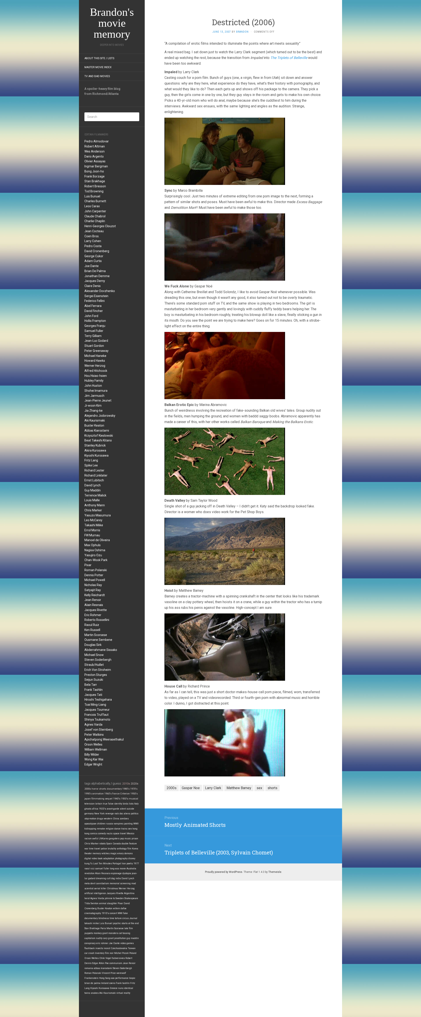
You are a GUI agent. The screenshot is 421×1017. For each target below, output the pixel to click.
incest (107, 948)
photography (121, 858)
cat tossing (124, 933)
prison (135, 838)
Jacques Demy (94, 281)
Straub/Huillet (94, 664)
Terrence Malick (95, 495)
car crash (89, 953)
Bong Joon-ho (94, 171)
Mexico (130, 833)
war (86, 848)
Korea (135, 848)
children (101, 823)
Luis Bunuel (92, 196)
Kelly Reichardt (94, 595)
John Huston (93, 385)
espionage (116, 873)
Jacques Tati (93, 694)
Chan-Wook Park (95, 560)
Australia (131, 868)
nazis (109, 833)
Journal (133, 918)
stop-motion (90, 818)
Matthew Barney (239, 788)
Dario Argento (94, 156)
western (108, 818)
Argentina (129, 893)
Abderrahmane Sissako (100, 650)
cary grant (108, 938)
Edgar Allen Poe (100, 963)
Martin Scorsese (95, 635)
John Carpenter (95, 211)
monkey (98, 933)
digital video (90, 858)
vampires (118, 823)
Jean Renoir (92, 600)
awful (95, 838)
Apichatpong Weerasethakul (104, 739)
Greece (114, 988)
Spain (109, 843)
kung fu (88, 863)
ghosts (87, 808)
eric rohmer (102, 943)
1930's (124, 798)
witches (106, 853)
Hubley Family (93, 380)
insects (99, 948)
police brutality (108, 848)
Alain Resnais (93, 605)
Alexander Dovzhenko (99, 291)
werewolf (121, 973)
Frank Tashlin (93, 689)
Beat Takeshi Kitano (98, 440)
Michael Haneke (95, 356)
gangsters (114, 838)
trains (124, 828)
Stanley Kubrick (95, 445)
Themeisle (274, 871)
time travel (94, 848)
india (118, 878)
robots (102, 843)
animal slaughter (108, 903)
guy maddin (133, 938)
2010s (126, 783)
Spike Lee (91, 465)
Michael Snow (94, 655)
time (112, 918)
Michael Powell (94, 580)
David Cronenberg (96, 251)
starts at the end (130, 923)
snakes (95, 993)
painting (128, 823)
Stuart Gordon (94, 345)
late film (128, 928)
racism (88, 838)
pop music (125, 838)
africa (95, 808)
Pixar (87, 565)
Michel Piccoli (121, 953)
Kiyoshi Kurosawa (96, 455)
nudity (99, 938)
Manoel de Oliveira (97, 540)
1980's (126, 788)
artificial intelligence (95, 893)
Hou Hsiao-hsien (95, 375)
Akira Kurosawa (95, 450)
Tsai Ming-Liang (95, 704)
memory (97, 853)
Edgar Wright (93, 764)
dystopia (126, 873)
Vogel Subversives (115, 958)
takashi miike (91, 923)
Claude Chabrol (94, 216)
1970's (133, 788)
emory (120, 853)
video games (127, 943)
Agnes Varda (93, 724)
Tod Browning (93, 191)
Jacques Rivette (95, 610)
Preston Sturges (95, 675)
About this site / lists (99, 58)
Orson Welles (93, 744)
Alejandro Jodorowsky (99, 415)
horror (95, 788)
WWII (136, 823)
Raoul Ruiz (91, 625)
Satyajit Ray (92, 590)
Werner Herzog (94, 365)
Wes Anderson (94, 151)
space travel (119, 833)
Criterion (125, 793)
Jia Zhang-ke (93, 410)
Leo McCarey (93, 520)
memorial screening (120, 883)
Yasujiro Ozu (93, 555)
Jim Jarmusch (94, 395)
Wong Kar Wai (93, 759)
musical (133, 798)
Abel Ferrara (93, 306)
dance (117, 828)
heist (87, 898)
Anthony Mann (94, 505)
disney (131, 858)
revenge (109, 813)
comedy (102, 833)
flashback (89, 948)
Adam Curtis (93, 261)
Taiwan (132, 948)
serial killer (100, 888)
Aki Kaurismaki (94, 420)
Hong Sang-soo (106, 978)
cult (109, 878)
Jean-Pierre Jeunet (97, 400)
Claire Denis (92, 286)
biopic (132, 978)
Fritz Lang (91, 460)
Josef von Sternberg (98, 729)
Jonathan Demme (97, 276)
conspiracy (90, 943)
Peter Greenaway (96, 351)
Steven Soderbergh (97, 659)
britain (98, 803)
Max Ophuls (92, 545)
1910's (105, 913)
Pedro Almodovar (96, 141)
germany (89, 813)
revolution (89, 873)
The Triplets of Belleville (288, 58)
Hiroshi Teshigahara (98, 699)
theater (88, 853)
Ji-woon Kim (93, 405)
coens (112, 983)
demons (128, 853)
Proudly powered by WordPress (223, 871)
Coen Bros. (91, 236)
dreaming (101, 878)
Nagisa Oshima (94, 550)
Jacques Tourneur (97, 709)
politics (134, 813)
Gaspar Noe (191, 788)
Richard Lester (94, 470)
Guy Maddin (92, 490)
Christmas (112, 888)
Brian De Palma (95, 271)
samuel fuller (102, 868)
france (116, 793)
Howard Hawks (94, 360)
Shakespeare (131, 898)
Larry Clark (213, 788)
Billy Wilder (91, 754)
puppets (88, 933)
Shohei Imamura (95, 390)
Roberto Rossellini (96, 620)
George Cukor (93, 256)
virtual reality (123, 993)
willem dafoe (120, 908)
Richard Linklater (95, 475)
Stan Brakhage (94, 181)
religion (110, 828)
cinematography (92, 913)
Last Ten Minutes (102, 863)
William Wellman (95, 749)
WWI (120, 913)
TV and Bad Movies (97, 76)
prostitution (120, 938)
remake (101, 828)
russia (109, 823)
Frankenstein (91, 978)
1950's (134, 793)
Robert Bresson (95, 186)
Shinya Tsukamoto (97, 719)
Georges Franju (94, 326)
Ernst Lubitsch (94, 480)
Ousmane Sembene (98, 639)
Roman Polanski (95, 570)
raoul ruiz (89, 868)
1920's (102, 808)
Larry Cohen (92, 241)
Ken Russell (92, 630)
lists (131, 803)
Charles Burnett (95, 201)
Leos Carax (92, 206)
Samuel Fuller (93, 331)
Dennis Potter (93, 575)
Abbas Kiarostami (96, 430)
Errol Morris (92, 530)
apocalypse (90, 823)
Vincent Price (109, 973)
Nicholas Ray (93, 585)
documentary (114, 788)
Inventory (99, 953)
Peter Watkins (94, 734)
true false (108, 803)
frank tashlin (123, 983)
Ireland (105, 983)
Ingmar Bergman (96, 166)
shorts (102, 788)
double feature (129, 843)
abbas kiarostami (103, 968)
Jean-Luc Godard (96, 340)
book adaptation (106, 858)
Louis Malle (92, 500)
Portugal (116, 863)
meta (87, 883)
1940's (116, 798)
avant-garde (113, 808)
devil (92, 883)
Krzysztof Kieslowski (98, 435)
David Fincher (93, 311)
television (89, 803)
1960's (108, 793)
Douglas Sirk (93, 645)
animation (98, 793)
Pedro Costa (93, 246)
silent (123, 808)
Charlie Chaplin (94, 221)
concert (113, 913)
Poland (132, 953)
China (116, 818)
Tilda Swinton (91, 903)
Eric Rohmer (92, 615)
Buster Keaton (94, 425)
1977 (136, 863)
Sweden (120, 898)
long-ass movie (118, 868)
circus (125, 918)
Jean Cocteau (94, 231)
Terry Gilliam (93, 336)
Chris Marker (93, 510)
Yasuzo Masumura (97, 515)
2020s (134, 783)
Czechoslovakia (119, 948)
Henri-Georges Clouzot (100, 226)
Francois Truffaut (96, 714)
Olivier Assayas (94, 161)
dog (113, 878)
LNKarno (103, 838)
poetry (130, 863)
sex (130, 828)
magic (113, 853)
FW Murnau (92, 535)
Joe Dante (91, 266)
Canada (117, 843)
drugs (100, 818)
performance (121, 978)
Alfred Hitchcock (95, 370)
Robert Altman (94, 146)
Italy (136, 803)
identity (118, 803)
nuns (120, 988)
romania (88, 968)
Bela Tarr (90, 684)
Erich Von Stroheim (97, 670)
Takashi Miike (93, 525)
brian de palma (92, 983)
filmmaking (97, 798)
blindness (103, 918)
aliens (127, 813)
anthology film (124, 848)
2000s (87, 788)
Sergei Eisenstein (96, 296)
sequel (108, 798)
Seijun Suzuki (93, 679)
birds (125, 803)
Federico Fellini (94, 301)
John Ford (91, 316)
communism (115, 963)
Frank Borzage (94, 176)
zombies (124, 818)
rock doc (118, 813)
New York (99, 813)
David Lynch (92, 485)
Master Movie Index (98, 67)
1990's (88, 793)
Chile (102, 958)
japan (87, 798)
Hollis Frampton (95, 320)
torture (118, 918)
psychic (117, 923)
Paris (103, 928)
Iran (124, 863)
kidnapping (90, 828)
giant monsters (110, 933)
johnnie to (110, 898)
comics (93, 833)
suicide (130, 808)
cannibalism (102, 883)
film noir (109, 953)
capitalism (89, 938)
